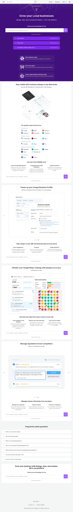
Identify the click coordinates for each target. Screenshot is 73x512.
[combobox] (20, 2)
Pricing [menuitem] (50, 2)
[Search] (35, 1)
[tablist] (36, 239)
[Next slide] (68, 215)
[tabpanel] (36, 215)
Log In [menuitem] (69, 2)
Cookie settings (40, 505)
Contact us (31, 505)
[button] (36, 38)
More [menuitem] (64, 2)
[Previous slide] (4, 215)
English (37, 501)
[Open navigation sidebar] (3, 1)
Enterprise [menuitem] (57, 2)
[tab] (34, 239)
